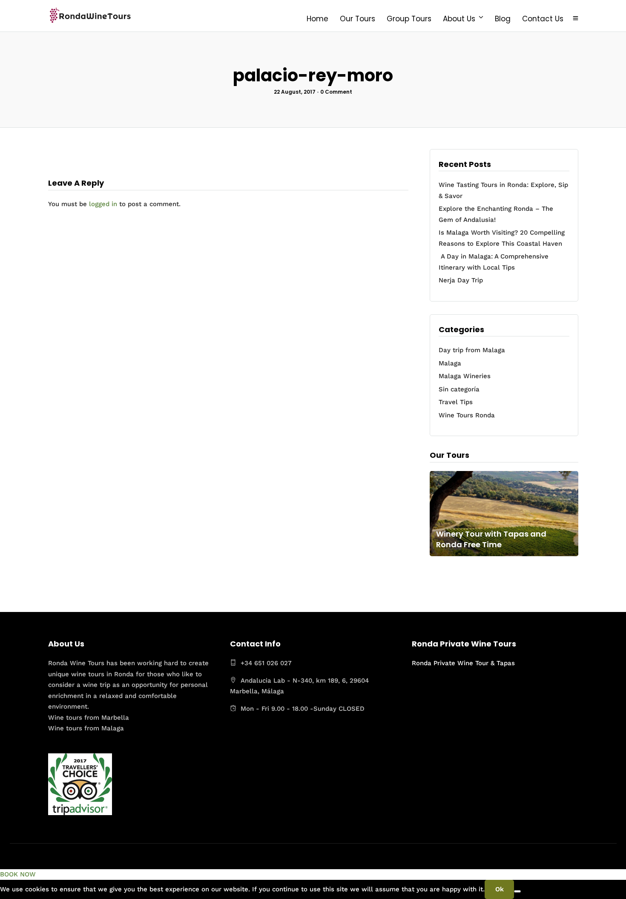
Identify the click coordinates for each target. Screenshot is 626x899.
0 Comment (336, 91)
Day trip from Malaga (472, 350)
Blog (503, 19)
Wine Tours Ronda (467, 415)
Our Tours (357, 19)
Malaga (450, 363)
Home (317, 19)
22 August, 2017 (295, 91)
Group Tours (409, 19)
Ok (499, 889)
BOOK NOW (18, 874)
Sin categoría (459, 389)
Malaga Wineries (465, 376)
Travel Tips (456, 402)
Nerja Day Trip (461, 280)
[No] (517, 891)
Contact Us (542, 19)
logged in (103, 204)
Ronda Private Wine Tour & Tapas (463, 663)
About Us (459, 19)
